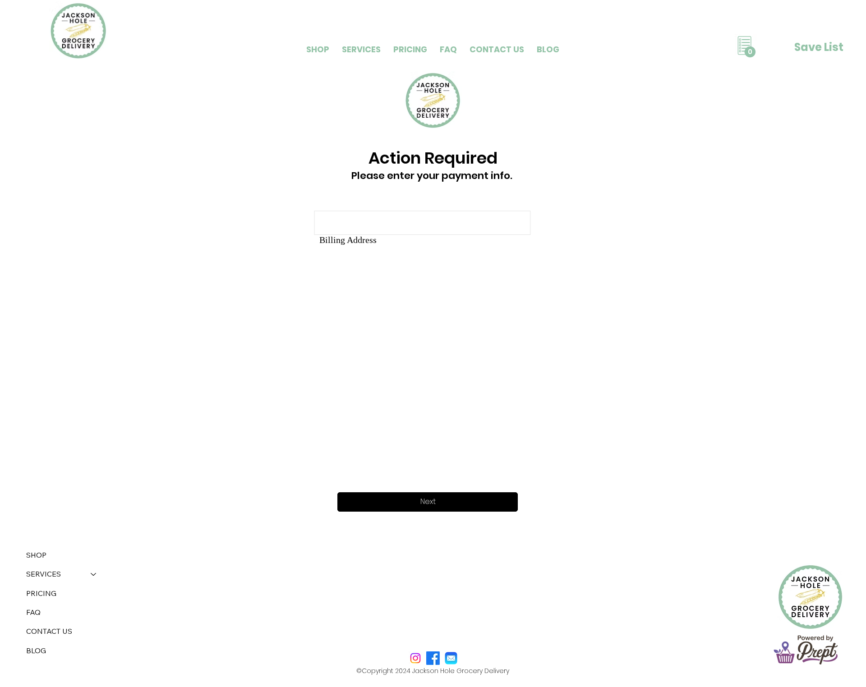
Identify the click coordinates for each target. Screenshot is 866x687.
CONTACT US (49, 631)
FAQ (33, 612)
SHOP (36, 554)
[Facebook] (433, 658)
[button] (361, 49)
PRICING (41, 593)
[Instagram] (415, 658)
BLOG (36, 650)
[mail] (451, 658)
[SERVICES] (94, 573)
